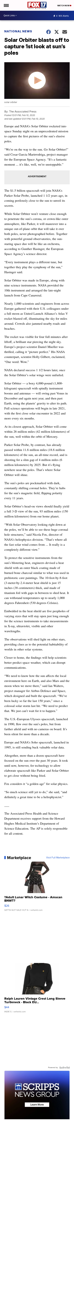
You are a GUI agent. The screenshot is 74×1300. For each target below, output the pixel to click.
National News (18, 31)
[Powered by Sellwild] (64, 1067)
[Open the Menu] (6, 5)
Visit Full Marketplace (58, 857)
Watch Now (63, 5)
